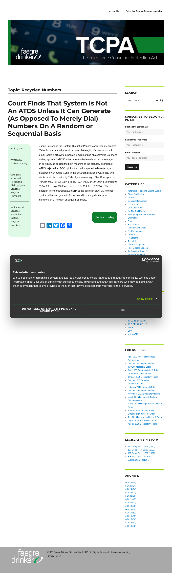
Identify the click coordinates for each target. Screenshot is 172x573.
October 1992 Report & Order (141, 363)
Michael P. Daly (18, 163)
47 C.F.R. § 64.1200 (137, 321)
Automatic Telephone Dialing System (18, 182)
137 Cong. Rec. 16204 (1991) (141, 446)
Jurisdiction (133, 241)
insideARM (133, 334)
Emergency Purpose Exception (142, 214)
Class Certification (136, 194)
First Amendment (135, 231)
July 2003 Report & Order (139, 367)
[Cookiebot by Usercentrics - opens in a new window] (144, 260)
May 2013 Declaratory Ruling (141, 410)
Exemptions (133, 218)
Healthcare (133, 238)
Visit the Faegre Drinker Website (144, 11)
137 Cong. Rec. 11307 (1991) (141, 453)
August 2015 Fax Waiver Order (142, 420)
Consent (14, 188)
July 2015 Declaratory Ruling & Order (145, 417)
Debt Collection (135, 208)
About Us (114, 11)
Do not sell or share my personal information (49, 310)
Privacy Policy (54, 556)
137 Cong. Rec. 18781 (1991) (141, 450)
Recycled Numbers (136, 255)
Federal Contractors (137, 228)
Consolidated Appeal (137, 201)
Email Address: (133, 152)
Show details (145, 298)
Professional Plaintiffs (137, 251)
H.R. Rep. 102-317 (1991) (140, 456)
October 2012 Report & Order (141, 390)
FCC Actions (133, 224)
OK (123, 310)
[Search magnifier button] (161, 100)
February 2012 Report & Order (142, 387)
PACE (130, 327)
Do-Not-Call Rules (136, 211)
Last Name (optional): (136, 139)
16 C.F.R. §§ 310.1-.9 (137, 324)
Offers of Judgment (136, 244)
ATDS (21, 207)
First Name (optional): (136, 127)
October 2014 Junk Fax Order (141, 414)
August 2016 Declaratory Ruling (142, 424)
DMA (130, 331)
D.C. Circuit (133, 204)
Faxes (130, 221)
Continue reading (106, 217)
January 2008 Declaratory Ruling (143, 377)
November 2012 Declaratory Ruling (144, 394)
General (131, 234)
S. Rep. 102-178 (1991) (138, 460)
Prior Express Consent (138, 248)
